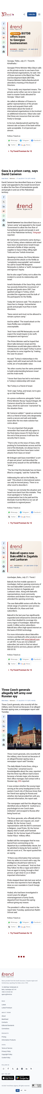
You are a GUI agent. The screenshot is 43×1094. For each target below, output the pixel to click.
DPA (20, 781)
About (4, 1016)
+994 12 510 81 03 (7, 992)
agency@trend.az (7, 994)
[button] (4, 24)
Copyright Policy (7, 1054)
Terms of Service (7, 1048)
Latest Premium (7, 1008)
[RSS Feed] (31, 1069)
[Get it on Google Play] (22, 1078)
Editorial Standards (8, 1025)
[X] (13, 1069)
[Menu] (39, 14)
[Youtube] (17, 1069)
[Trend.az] (8, 14)
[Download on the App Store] (8, 1078)
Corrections (5, 1028)
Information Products (9, 1040)
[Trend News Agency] (7, 974)
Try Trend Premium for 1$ (21, 151)
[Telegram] (22, 1069)
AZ (21, 1090)
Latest (4, 1005)
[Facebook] (8, 1069)
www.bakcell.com (32, 639)
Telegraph (37, 232)
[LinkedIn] (26, 1069)
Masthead (5, 1019)
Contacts (5, 1022)
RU (25, 1090)
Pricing (4, 1037)
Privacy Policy (6, 1051)
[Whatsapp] (3, 1069)
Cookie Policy (6, 1057)
